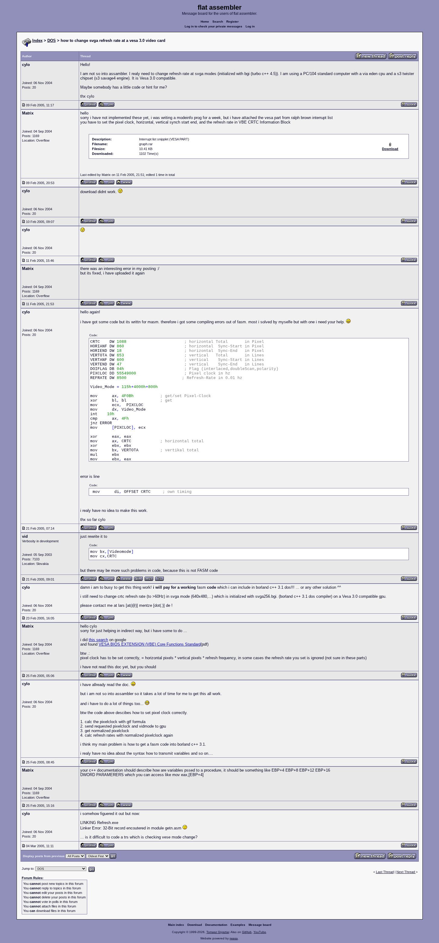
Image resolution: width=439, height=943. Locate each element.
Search (217, 21)
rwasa (234, 938)
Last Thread (385, 872)
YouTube (259, 932)
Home (205, 21)
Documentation (216, 924)
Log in (250, 26)
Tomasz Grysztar (217, 932)
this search (98, 640)
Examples (238, 924)
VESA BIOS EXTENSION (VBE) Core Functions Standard (150, 644)
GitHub (247, 932)
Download (194, 924)
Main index (176, 924)
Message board (260, 924)
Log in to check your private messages (213, 26)
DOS (51, 40)
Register (232, 21)
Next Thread (406, 872)
